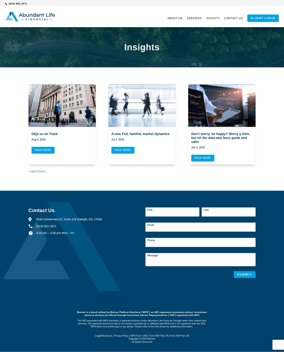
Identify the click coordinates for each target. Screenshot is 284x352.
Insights (213, 18)
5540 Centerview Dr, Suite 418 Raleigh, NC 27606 (69, 219)
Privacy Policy (121, 335)
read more (43, 150)
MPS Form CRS (138, 335)
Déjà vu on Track (45, 134)
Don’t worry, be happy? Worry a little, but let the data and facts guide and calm (220, 138)
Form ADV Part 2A (158, 335)
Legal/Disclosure (103, 335)
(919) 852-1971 (18, 3)
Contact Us (233, 18)
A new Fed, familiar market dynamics (140, 134)
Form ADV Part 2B (179, 335)
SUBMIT (244, 274)
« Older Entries (37, 171)
